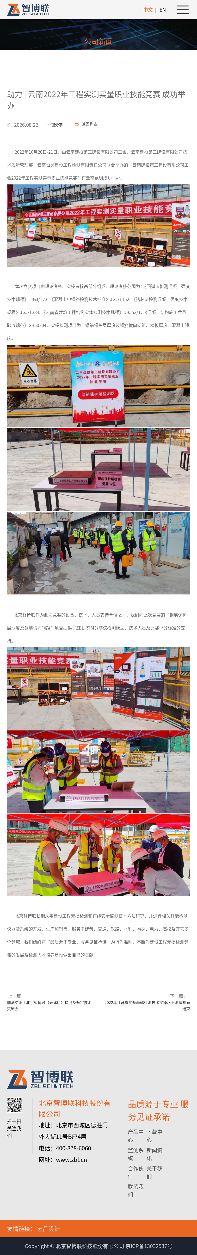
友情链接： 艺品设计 (33, 1229)
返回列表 (89, 124)
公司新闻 (98, 41)
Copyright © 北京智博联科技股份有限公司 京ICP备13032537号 (98, 1246)
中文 (148, 9)
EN (163, 9)
